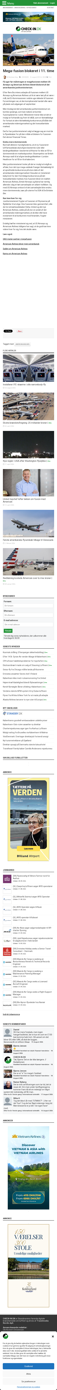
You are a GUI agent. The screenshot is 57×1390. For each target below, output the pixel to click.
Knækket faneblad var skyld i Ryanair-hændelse (31, 1051)
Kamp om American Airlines (15, 253)
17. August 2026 (47, 1094)
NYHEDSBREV (31, 8)
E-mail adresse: (11, 620)
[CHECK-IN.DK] (28, 30)
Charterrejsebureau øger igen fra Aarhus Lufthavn (25, 728)
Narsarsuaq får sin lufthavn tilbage (17, 1042)
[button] (52, 1336)
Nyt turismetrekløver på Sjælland (17, 740)
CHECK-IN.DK (19, 1057)
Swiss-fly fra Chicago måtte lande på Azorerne (23, 669)
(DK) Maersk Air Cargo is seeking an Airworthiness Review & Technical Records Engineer (31, 961)
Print (49, 77)
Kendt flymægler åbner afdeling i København (22, 687)
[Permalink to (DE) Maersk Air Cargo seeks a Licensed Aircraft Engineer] (7, 988)
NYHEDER (25, 77)
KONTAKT (50, 8)
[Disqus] (28, 291)
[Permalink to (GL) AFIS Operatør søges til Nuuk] (7, 914)
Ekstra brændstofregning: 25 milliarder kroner (25, 423)
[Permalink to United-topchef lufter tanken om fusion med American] (28, 496)
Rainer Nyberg (19, 1082)
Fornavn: (8, 601)
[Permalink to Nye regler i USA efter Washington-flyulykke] (28, 457)
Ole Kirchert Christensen (13, 1330)
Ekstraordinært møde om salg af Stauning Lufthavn (25, 665)
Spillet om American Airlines (15, 249)
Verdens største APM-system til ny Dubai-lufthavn (25, 691)
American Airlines (22, 344)
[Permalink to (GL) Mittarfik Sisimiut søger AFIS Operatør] (7, 903)
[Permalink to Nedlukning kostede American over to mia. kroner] (28, 575)
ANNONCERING (20, 8)
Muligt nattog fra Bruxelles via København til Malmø (25, 732)
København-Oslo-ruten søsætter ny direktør (22, 724)
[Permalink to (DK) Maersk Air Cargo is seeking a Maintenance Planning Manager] (7, 978)
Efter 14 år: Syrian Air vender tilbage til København (24, 657)
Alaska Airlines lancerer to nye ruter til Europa (22, 700)
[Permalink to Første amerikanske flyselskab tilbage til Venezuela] (28, 536)
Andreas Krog (13, 77)
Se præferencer (28, 1381)
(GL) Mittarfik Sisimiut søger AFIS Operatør (31, 897)
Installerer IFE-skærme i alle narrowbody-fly (24, 384)
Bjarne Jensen (19, 1046)
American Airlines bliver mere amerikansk (21, 244)
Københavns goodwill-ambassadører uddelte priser (25, 720)
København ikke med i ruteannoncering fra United (24, 678)
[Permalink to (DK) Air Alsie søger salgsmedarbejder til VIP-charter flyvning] (7, 934)
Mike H (16, 1098)
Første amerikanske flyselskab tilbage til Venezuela (28, 540)
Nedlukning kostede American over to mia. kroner (27, 578)
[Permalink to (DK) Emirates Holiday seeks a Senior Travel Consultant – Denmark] (7, 955)
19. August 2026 (37, 1042)
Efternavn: (8, 611)
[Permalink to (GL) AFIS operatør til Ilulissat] (7, 924)
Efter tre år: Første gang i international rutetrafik (21, 1094)
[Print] (47, 77)
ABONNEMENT (8, 8)
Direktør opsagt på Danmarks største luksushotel (24, 744)
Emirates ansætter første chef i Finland (20, 674)
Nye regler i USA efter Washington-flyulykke (24, 461)
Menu (10, 3)
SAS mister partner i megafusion (17, 239)
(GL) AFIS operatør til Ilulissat (25, 917)
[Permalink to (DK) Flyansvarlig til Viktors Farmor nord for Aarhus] (7, 882)
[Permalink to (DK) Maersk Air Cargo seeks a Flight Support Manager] (7, 998)
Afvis (28, 1374)
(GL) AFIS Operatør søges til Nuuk (27, 907)
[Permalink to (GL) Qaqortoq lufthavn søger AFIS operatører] (7, 893)
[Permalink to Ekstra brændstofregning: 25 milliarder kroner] (28, 419)
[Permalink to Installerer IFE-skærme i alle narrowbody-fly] (28, 381)
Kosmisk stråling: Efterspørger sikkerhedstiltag (23, 652)
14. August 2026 (47, 1111)
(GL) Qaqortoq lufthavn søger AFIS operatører (33, 886)
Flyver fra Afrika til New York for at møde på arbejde (25, 695)
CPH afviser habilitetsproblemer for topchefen (23, 661)
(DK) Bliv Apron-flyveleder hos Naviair (29, 1002)
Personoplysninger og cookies (28, 1387)
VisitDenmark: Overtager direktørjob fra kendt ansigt (25, 736)
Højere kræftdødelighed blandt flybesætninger (23, 682)
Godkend (28, 1366)
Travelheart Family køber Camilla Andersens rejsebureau (27, 748)
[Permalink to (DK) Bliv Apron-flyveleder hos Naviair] (7, 1009)
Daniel (16, 1030)
